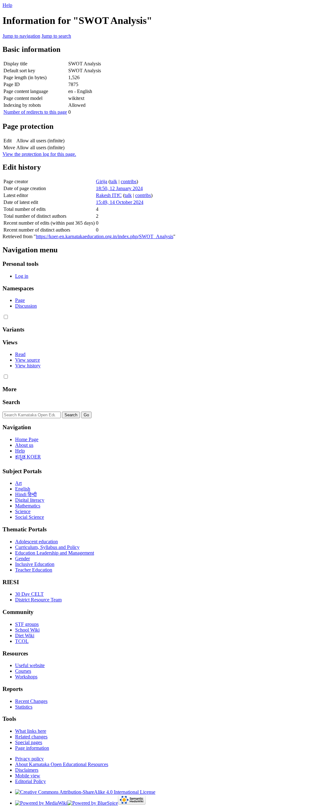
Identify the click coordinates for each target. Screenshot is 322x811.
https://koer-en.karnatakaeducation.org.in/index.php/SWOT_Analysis (104, 236)
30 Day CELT (29, 594)
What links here (30, 731)
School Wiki (27, 630)
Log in (21, 276)
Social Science (29, 517)
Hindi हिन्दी (26, 494)
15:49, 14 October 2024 (119, 202)
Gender (22, 558)
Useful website (30, 665)
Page (20, 300)
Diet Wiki (24, 635)
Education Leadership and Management (54, 553)
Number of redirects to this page (35, 112)
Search (11, 402)
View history (28, 365)
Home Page (26, 439)
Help (7, 5)
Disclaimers (26, 770)
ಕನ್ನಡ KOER (28, 456)
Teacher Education (33, 570)
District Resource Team (38, 599)
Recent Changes (31, 701)
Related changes (31, 736)
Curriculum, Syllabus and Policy (47, 547)
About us (24, 445)
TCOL (22, 641)
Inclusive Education (34, 564)
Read (20, 354)
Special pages (28, 742)
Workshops (26, 676)
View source (27, 360)
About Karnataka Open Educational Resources (61, 764)
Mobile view (27, 775)
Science (23, 511)
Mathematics (27, 505)
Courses (23, 671)
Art (18, 483)
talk (113, 181)
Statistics (23, 707)
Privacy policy (29, 758)
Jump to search (56, 36)
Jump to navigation (21, 36)
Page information (32, 748)
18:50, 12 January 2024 (119, 188)
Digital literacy (29, 500)
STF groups (27, 624)
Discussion (26, 306)
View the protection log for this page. (39, 154)
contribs (128, 181)
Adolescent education (36, 541)
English (22, 488)
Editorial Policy (30, 781)
